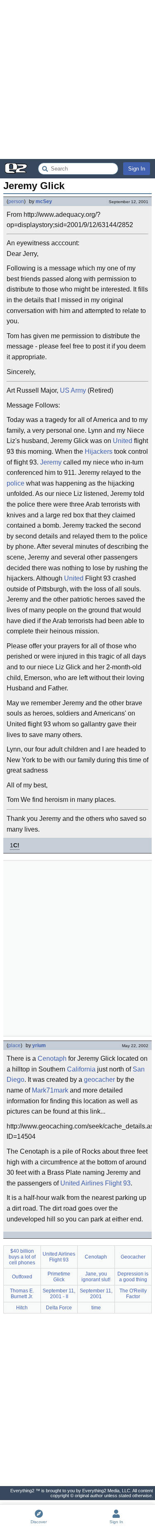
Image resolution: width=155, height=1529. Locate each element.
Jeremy (51, 462)
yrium (39, 1045)
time (96, 1308)
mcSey (44, 201)
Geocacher (133, 1257)
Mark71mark (50, 1090)
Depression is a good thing (132, 1276)
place (14, 1045)
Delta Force (59, 1308)
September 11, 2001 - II (59, 1293)
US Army (73, 390)
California (81, 1069)
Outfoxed (22, 1277)
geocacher (99, 1079)
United (122, 440)
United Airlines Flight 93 (95, 1183)
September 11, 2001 (96, 1293)
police (15, 483)
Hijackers (98, 451)
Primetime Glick (59, 1276)
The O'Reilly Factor (133, 1293)
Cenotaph (52, 1058)
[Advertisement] (77, 79)
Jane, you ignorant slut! (95, 1276)
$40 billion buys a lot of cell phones (22, 1257)
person (16, 201)
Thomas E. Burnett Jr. (22, 1293)
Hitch (22, 1308)
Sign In (136, 169)
